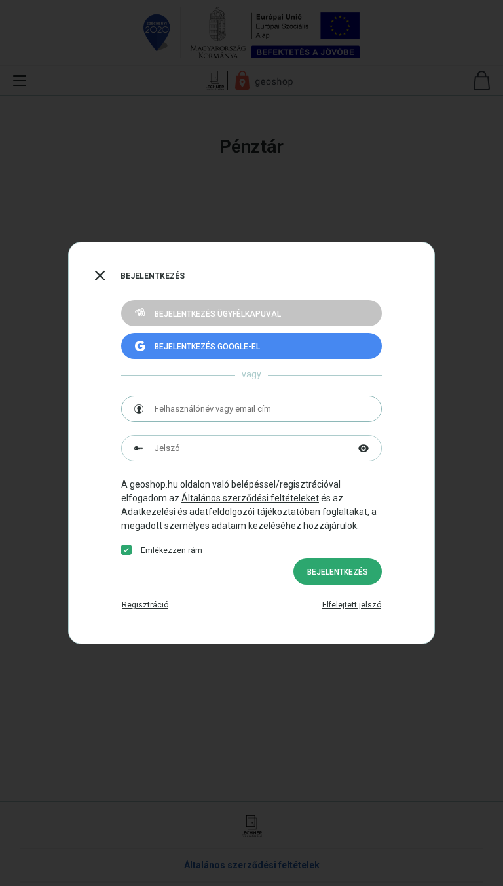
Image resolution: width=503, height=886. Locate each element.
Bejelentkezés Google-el (207, 346)
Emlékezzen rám (171, 550)
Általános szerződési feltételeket (250, 498)
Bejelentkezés (337, 572)
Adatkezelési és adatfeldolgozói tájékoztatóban (220, 512)
